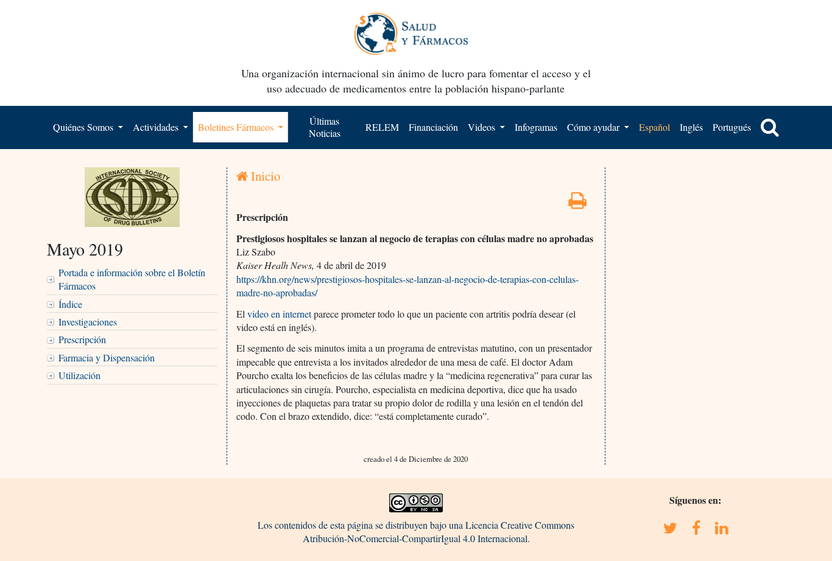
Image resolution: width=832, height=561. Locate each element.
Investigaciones (87, 321)
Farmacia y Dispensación (106, 357)
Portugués (732, 126)
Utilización (79, 375)
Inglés (691, 126)
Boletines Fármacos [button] (237, 126)
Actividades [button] (157, 126)
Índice (70, 304)
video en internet (279, 313)
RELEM (382, 126)
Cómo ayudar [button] (594, 126)
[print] (577, 203)
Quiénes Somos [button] (84, 126)
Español (654, 126)
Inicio (264, 175)
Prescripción (82, 339)
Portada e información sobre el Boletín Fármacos (131, 279)
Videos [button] (483, 126)
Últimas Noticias (324, 126)
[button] (770, 127)
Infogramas (536, 126)
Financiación (433, 126)
